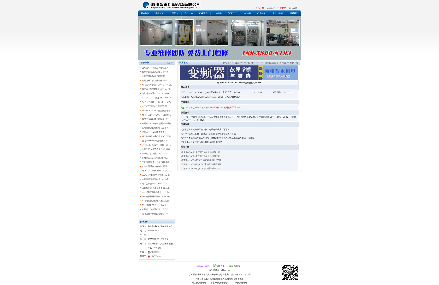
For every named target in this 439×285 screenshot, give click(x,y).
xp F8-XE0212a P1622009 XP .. (155, 106)
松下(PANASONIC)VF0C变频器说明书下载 (201, 168)
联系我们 (294, 13)
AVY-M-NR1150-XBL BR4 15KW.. (157, 102)
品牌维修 (189, 13)
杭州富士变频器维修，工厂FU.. (156, 209)
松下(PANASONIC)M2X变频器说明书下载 (200, 152)
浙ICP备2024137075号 (241, 274)
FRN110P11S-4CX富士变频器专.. (156, 110)
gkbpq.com (225, 270)
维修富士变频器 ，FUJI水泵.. (155, 153)
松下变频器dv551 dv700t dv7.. (155, 183)
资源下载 (232, 13)
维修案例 (218, 13)
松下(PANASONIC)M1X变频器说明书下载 (200, 156)
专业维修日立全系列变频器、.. (156, 205)
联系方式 (144, 221)
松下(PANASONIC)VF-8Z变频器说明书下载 (201, 164)
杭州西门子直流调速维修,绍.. (155, 132)
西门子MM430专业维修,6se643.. (156, 140)
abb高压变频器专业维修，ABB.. (156, 175)
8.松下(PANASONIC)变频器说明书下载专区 (266, 63)
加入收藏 (293, 8)
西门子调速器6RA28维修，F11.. (156, 119)
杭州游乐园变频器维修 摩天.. (155, 80)
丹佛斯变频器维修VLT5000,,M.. (156, 201)
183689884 (156, 252)
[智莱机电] (289, 280)
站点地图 (271, 8)
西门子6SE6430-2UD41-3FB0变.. (156, 115)
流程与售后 (277, 13)
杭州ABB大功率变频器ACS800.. (156, 149)
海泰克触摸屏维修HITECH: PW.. (156, 196)
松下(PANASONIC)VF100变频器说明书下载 (201, 160)
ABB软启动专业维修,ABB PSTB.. (157, 136)
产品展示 (203, 13)
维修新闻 (159, 13)
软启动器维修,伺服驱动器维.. (155, 166)
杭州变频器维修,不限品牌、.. (155, 76)
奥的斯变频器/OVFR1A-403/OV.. (156, 93)
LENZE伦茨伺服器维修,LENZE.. (156, 188)
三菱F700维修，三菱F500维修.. (156, 162)
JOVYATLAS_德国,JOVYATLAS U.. (158, 98)
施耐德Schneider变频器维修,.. (155, 158)
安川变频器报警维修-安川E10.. (155, 128)
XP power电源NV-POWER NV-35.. (157, 85)
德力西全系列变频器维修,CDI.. (156, 214)
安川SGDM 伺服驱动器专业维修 (156, 123)
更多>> (170, 63)
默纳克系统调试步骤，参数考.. (156, 72)
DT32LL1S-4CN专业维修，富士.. (156, 145)
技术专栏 (247, 13)
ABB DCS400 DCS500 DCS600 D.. (157, 171)
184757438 (156, 256)
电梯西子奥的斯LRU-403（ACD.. (157, 89)
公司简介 (174, 13)
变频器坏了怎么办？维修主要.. (156, 67)
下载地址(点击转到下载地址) (197, 107)
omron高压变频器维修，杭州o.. (156, 192)
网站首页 (145, 13)
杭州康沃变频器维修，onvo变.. (156, 179)
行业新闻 (261, 13)
